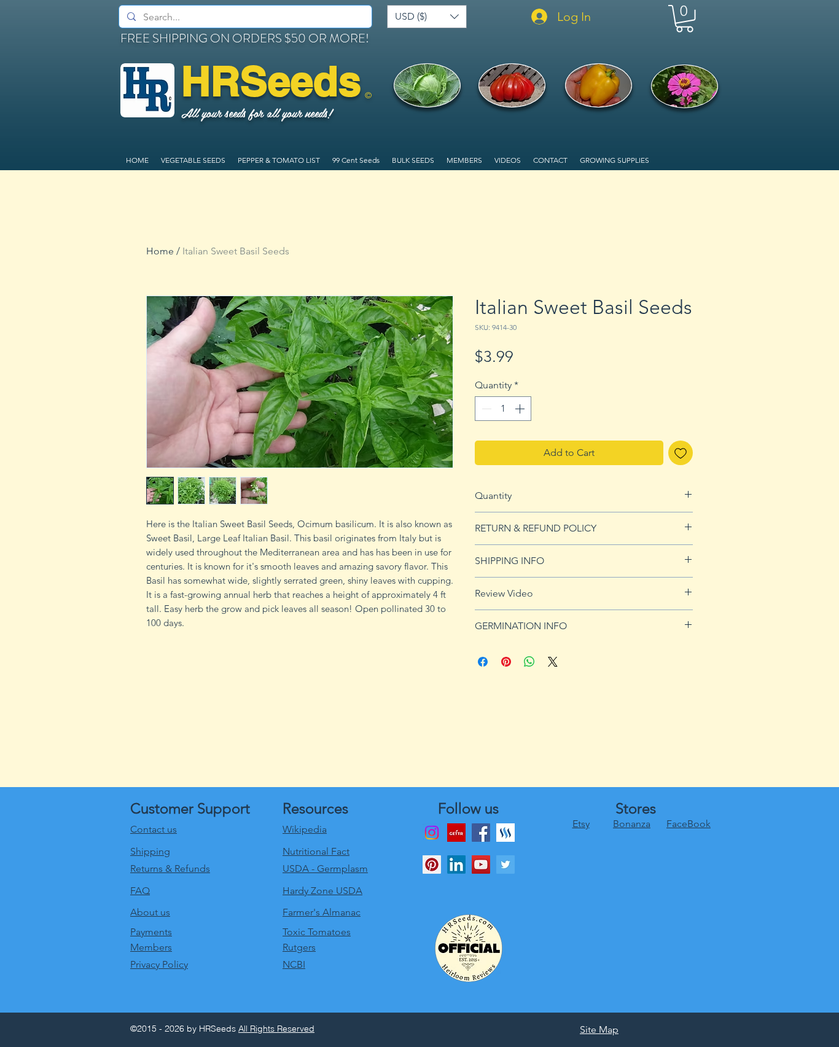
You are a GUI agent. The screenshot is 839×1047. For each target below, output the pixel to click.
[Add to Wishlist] (680, 453)
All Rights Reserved (276, 1028)
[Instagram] (432, 832)
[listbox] (427, 16)
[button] (427, 16)
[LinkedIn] (456, 864)
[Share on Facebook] (482, 661)
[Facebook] (481, 832)
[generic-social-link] (505, 832)
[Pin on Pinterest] (506, 661)
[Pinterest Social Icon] (432, 864)
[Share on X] (552, 661)
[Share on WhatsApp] (529, 661)
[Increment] (520, 408)
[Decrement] (485, 408)
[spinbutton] (503, 408)
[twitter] (505, 864)
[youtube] (481, 864)
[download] (456, 832)
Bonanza (631, 823)
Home (160, 251)
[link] (684, 19)
